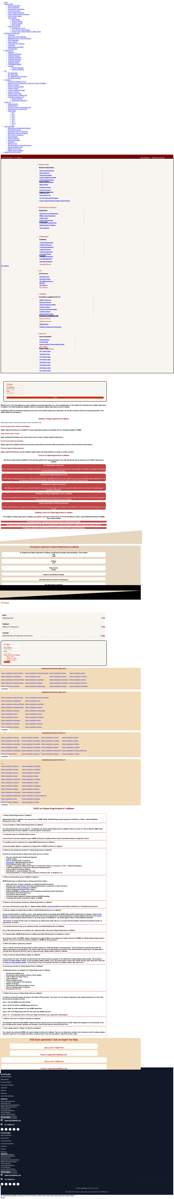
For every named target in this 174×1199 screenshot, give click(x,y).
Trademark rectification (14, 57)
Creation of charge (45, 311)
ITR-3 (13, 118)
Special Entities (12, 18)
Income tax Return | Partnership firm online (52, 344)
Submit (55, 397)
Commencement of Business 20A (17, 95)
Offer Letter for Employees (15, 135)
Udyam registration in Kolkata (9, 747)
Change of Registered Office (48, 305)
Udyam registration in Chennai (10, 737)
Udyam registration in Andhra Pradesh (12, 673)
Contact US (4, 1087)
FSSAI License (44, 218)
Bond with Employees (14, 140)
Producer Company (17, 21)
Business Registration (14, 6)
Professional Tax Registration (16, 44)
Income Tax (7, 102)
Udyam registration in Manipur (34, 683)
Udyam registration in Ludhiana (50, 740)
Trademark (11, 52)
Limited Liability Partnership (16, 13)
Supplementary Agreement (19, 100)
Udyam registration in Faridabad (31, 740)
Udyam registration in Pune (9, 754)
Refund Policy (5, 1079)
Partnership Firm (44, 173)
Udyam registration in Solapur (70, 744)
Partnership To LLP (45, 195)
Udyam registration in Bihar (77, 673)
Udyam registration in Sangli (70, 737)
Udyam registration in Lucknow (50, 744)
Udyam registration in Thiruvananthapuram (74, 750)
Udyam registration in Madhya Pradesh (12, 683)
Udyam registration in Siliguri (70, 740)
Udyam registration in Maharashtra (35, 686)
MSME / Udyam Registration (48, 216)
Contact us (4, 1146)
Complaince (7, 80)
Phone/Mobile (10, 388)
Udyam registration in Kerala (77, 679)
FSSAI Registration (13, 40)
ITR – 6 (14, 123)
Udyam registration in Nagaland (10, 686)
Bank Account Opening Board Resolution (19, 128)
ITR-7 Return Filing (45, 371)
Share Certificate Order (46, 220)
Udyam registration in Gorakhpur (31, 750)
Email (8, 391)
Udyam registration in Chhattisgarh (11, 676)
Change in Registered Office (16, 87)
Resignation (11, 142)
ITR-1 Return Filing (45, 351)
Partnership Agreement (14, 130)
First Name (9, 384)
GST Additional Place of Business (17, 76)
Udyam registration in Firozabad (31, 744)
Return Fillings (12, 111)
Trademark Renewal (45, 254)
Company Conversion (14, 26)
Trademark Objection (14, 56)
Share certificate (12, 42)
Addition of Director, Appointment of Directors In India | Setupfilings (27, 83)
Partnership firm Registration (16, 9)
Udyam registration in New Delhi (10, 740)
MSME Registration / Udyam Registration (19, 38)
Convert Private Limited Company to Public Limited (26, 31)
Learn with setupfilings (158, 157)
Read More (5, 689)
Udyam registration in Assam (58, 673)
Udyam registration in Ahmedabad (11, 750)
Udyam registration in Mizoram (78, 683)
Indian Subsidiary (16, 25)
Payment (3, 1090)
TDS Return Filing (45, 354)
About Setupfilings (6, 1076)
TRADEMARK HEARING (14, 64)
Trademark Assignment (14, 59)
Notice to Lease (12, 144)
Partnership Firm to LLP (18, 28)
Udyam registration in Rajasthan (78, 686)
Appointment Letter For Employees (18, 131)
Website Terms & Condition (15, 150)
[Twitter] (6, 1129)
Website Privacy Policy (14, 149)
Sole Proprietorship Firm (47, 171)
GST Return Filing (13, 75)
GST (5, 71)
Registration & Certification (12, 33)
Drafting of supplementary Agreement (50, 327)
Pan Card (50, 906)
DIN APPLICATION (17, 99)
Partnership (10, 862)
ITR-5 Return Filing (45, 365)
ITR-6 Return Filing (45, 368)
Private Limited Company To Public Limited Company (55, 201)
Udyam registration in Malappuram (51, 750)
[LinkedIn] (18, 1129)
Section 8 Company (45, 190)
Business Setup (8, 4)
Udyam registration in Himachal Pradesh (12, 679)
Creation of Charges (13, 92)
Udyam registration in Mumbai (30, 737)
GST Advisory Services (14, 78)
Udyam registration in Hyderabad (10, 744)
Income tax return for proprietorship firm (19, 107)
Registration (11, 35)
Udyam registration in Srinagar (71, 747)
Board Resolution (13, 137)
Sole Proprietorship (13, 7)
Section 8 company (17, 23)
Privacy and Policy (6, 1082)
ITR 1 (13, 113)
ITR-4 (13, 119)
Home (6, 2)
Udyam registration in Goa (32, 676)
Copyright (10, 66)
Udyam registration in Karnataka (59, 679)
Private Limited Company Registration (18, 14)
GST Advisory (43, 285)
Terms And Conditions (7, 1085)
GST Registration (13, 73)
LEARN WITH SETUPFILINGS (12, 152)
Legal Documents (9, 126)
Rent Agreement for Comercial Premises (19, 145)
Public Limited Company (15, 16)
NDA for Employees (13, 138)
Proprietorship (44, 342)
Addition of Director (45, 300)
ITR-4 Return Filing (45, 362)
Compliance (42, 294)
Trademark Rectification (47, 247)
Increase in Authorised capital (16, 90)
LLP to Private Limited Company (21, 30)
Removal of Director (13, 85)
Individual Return (13, 106)
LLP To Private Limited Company (49, 198)
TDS (13, 114)
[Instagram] (10, 1129)
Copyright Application (18, 68)
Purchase (6, 662)
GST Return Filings (45, 279)
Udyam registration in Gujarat (58, 676)
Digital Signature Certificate (16, 47)
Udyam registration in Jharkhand (34, 679)
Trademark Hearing (45, 249)
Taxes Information (13, 104)
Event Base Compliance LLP (16, 97)
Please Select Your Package (12, 655)
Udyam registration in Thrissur (70, 754)
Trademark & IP (8, 50)
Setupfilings (84, 1188)
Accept (3, 1197)
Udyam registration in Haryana (78, 676)
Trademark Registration (14, 54)
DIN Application (44, 324)
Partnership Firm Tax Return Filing (17, 109)
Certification (11, 45)
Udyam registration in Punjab (58, 686)
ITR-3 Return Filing (45, 359)
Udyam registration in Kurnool (49, 737)
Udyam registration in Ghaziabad (31, 747)
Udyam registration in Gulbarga (31, 754)
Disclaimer (4, 1093)
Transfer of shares (13, 88)
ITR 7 (13, 125)
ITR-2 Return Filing (45, 357)
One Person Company (14, 11)
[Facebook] (2, 1129)
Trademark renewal (13, 63)
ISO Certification (12, 49)
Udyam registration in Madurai (50, 747)
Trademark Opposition (14, 61)
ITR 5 (13, 121)
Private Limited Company (47, 180)
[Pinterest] (14, 1129)
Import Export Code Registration (17, 37)
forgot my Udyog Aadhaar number (15, 962)
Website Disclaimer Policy (15, 147)
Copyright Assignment (18, 69)
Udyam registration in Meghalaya (59, 683)
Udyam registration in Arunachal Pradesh (37, 673)
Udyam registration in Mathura (50, 754)
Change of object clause (15, 94)
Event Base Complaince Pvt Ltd (17, 81)
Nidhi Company (16, 19)
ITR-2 (13, 116)
